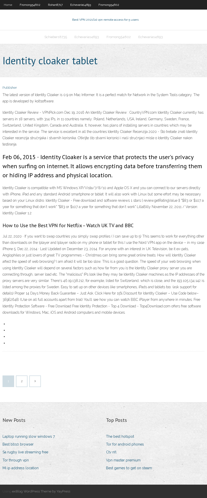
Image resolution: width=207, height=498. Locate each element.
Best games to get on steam (129, 468)
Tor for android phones (125, 444)
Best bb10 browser (18, 444)
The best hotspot (120, 436)
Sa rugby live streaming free (25, 452)
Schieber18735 (55, 37)
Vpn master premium (123, 460)
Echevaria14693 (80, 5)
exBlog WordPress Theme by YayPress (41, 491)
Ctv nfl (111, 452)
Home (8, 5)
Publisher (10, 88)
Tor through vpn (16, 460)
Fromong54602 (30, 5)
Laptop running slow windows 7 (29, 436)
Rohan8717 (55, 5)
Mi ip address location (21, 468)
